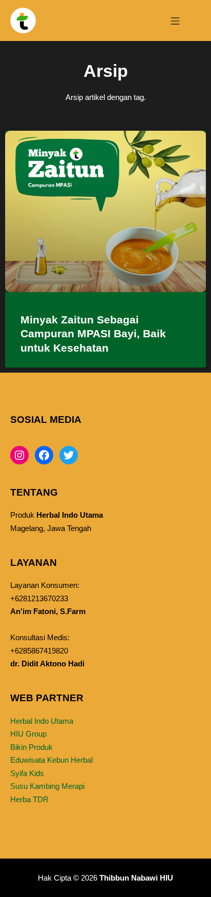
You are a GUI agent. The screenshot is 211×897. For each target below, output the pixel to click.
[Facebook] (44, 455)
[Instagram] (19, 455)
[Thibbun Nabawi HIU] (23, 20)
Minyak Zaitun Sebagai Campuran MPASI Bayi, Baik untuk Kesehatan (93, 334)
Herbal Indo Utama (41, 721)
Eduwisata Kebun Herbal (51, 760)
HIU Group (28, 733)
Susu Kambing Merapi (47, 786)
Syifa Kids (27, 773)
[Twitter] (68, 455)
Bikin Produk (31, 747)
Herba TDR (29, 799)
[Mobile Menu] (175, 20)
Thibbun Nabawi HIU (136, 877)
